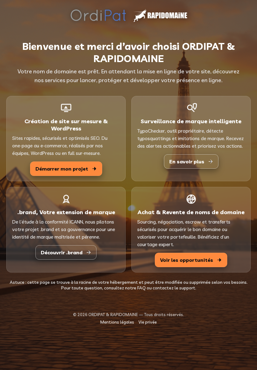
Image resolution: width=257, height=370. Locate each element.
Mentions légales (117, 322)
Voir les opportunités (186, 260)
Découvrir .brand (61, 252)
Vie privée (148, 322)
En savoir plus (186, 161)
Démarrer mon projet (61, 169)
